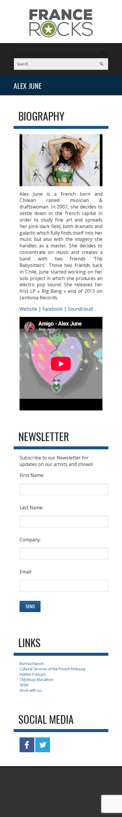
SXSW (24, 685)
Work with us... (32, 690)
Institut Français (33, 674)
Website (28, 309)
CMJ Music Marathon (36, 679)
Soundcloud (80, 309)
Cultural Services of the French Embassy (53, 668)
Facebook (52, 309)
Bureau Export (32, 663)
